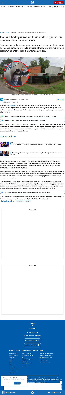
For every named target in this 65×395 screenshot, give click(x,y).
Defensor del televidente (27, 355)
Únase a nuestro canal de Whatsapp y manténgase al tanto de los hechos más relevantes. (30, 116)
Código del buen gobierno (27, 359)
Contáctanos (24, 361)
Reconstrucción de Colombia (39, 6)
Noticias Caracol (13, 353)
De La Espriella (21, 6)
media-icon (32, 392)
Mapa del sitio (25, 367)
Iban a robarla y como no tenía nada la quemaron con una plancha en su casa (28, 32)
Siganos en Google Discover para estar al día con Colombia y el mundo (25, 120)
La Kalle (11, 359)
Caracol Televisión (13, 355)
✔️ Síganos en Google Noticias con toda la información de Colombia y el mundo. (28, 192)
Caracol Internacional (14, 369)
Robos (27, 201)
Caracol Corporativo (13, 371)
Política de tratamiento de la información (45, 358)
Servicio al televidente (26, 353)
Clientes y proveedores (27, 363)
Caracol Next (12, 372)
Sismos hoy (29, 6)
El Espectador (12, 365)
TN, (10, 168)
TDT (23, 357)
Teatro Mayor (12, 367)
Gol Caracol (12, 357)
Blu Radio (2, 32)
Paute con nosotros (26, 365)
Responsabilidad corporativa (45, 355)
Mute (49, 393)
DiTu (10, 363)
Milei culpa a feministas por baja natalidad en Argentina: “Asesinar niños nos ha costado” (37, 144)
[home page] (32, 2)
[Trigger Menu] (2, 2)
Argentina (20, 201)
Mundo (7, 32)
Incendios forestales (12, 6)
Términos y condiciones (44, 362)
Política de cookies (43, 360)
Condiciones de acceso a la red (46, 353)
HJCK (10, 361)
